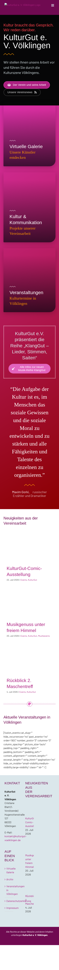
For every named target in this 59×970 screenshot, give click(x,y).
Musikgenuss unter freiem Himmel (29, 602)
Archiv (9, 879)
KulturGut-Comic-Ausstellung (29, 546)
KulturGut (32, 580)
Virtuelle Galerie (9, 870)
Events (24, 580)
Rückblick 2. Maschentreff (29, 658)
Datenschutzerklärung (9, 900)
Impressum (9, 907)
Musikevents (44, 636)
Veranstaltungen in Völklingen (9, 890)
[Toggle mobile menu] (52, 5)
